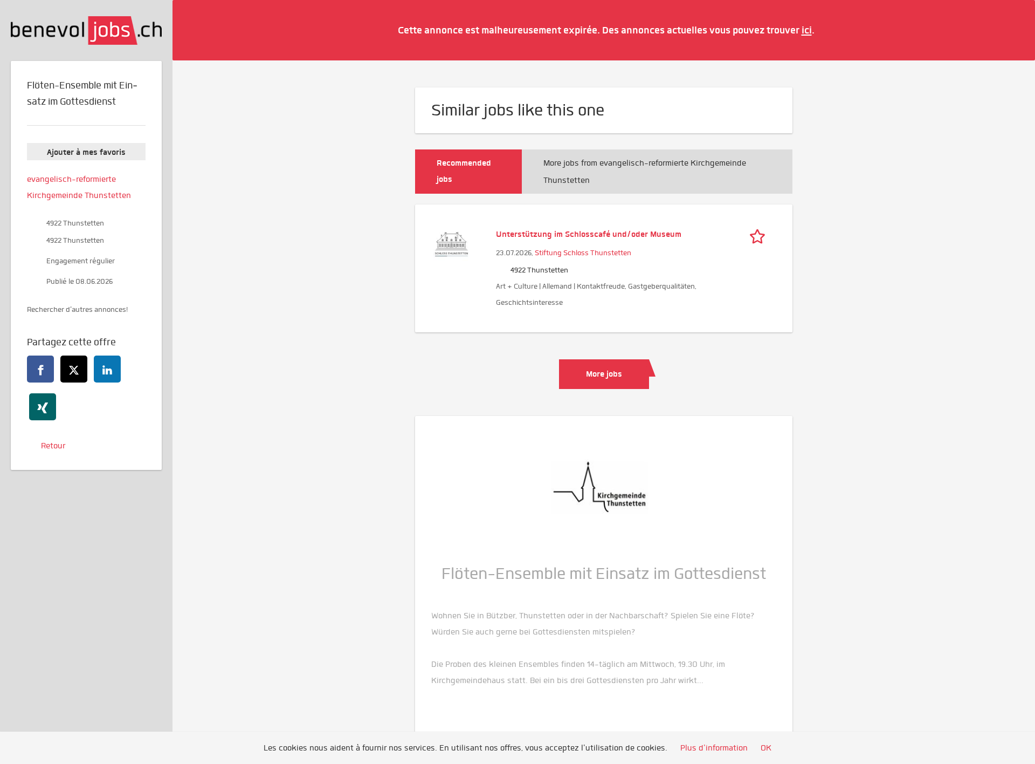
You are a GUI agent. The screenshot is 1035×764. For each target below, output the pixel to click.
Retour (53, 446)
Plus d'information (714, 748)
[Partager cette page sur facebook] (40, 369)
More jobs (604, 374)
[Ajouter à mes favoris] (760, 234)
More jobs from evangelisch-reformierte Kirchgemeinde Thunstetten (644, 171)
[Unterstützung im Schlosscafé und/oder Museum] (451, 243)
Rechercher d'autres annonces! (77, 309)
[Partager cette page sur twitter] (73, 369)
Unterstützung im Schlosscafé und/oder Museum (588, 234)
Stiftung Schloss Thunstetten (583, 252)
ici (807, 30)
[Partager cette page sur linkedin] (107, 369)
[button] (1011, 30)
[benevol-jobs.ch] (86, 30)
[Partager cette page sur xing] (42, 406)
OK (766, 748)
